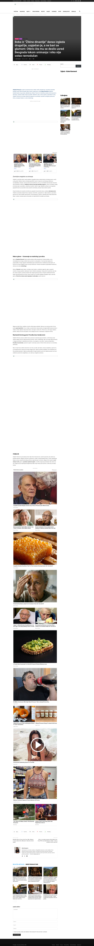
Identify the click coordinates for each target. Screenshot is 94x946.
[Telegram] (27, 856)
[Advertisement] (35, 79)
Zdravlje (73, 11)
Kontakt (28, 0)
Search (61, 64)
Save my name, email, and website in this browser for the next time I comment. (30, 931)
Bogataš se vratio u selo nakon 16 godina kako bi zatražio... (65, 106)
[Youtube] (80, 1)
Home (14, 14)
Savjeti (48, 11)
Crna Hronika (35, 11)
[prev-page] (13, 901)
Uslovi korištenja (43, 0)
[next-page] (15, 901)
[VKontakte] (78, 1)
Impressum (49, 0)
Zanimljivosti (66, 11)
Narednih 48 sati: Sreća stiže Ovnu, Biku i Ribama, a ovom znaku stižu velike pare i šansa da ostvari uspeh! (23, 841)
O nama (32, 0)
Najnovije (22, 11)
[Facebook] (72, 1)
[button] (79, 11)
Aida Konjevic (18, 58)
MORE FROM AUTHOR (32, 864)
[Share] (25, 856)
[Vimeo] (76, 1)
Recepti (43, 11)
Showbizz (54, 11)
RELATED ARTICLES (18, 864)
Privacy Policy (37, 0)
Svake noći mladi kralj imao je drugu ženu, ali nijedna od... (75, 106)
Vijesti (28, 11)
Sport (59, 11)
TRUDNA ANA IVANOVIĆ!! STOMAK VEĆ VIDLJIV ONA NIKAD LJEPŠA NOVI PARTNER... (65, 120)
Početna (24, 0)
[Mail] (23, 856)
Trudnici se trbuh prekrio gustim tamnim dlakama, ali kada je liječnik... (65, 133)
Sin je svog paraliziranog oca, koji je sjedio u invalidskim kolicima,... (76, 118)
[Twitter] (74, 1)
